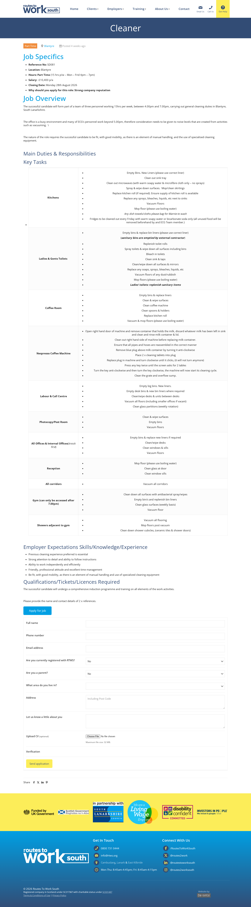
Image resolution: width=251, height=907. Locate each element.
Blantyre (49, 46)
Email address (34, 647)
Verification (33, 751)
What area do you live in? (41, 685)
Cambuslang (108, 862)
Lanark (121, 862)
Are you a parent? (37, 672)
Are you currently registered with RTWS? (50, 660)
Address (31, 697)
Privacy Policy (59, 895)
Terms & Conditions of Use (36, 895)
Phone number (35, 635)
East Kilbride (135, 862)
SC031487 (107, 892)
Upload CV (37, 736)
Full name (32, 623)
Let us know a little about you (44, 717)
